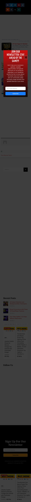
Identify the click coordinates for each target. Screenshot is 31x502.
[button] (25, 57)
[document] (15, 251)
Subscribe (16, 93)
